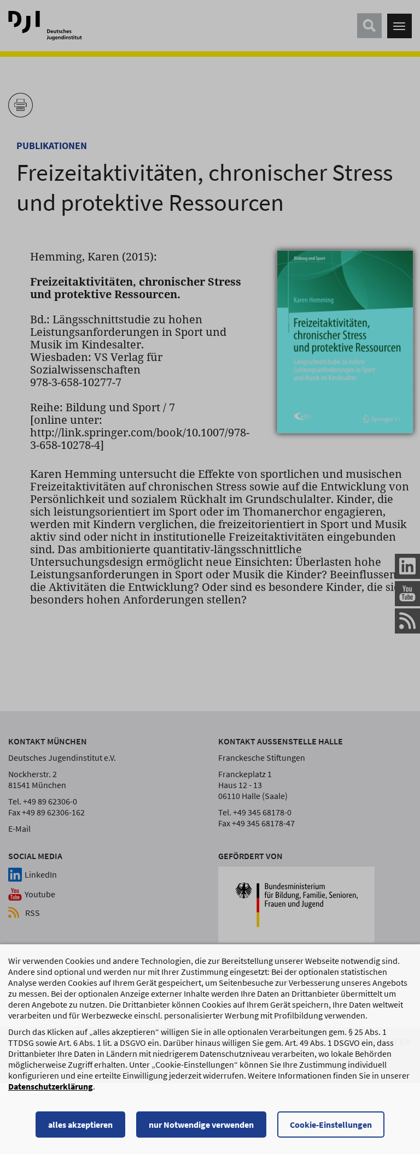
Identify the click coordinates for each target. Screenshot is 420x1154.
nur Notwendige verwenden (201, 1124)
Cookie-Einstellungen (331, 1124)
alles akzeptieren (80, 1124)
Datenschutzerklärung (50, 1086)
